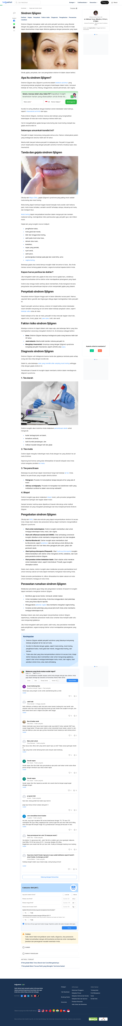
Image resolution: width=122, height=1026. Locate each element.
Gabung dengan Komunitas (50, 877)
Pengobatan (63, 17)
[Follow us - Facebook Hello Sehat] (22, 996)
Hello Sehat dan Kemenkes (79, 1004)
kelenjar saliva (26, 311)
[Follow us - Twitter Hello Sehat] (32, 996)
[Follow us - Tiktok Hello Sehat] (38, 996)
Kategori (63, 987)
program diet (31, 796)
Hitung (69, 928)
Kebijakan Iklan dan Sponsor (79, 998)
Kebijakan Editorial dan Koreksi (80, 996)
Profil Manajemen (95, 993)
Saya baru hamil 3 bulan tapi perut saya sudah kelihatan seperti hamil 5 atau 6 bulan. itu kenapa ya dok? (50, 856)
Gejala (30, 17)
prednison (44, 543)
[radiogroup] (70, 894)
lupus (63, 347)
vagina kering (30, 260)
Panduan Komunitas (77, 1001)
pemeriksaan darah (60, 428)
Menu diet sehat (32, 741)
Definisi (23, 17)
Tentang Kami (94, 990)
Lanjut (24, 693)
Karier (92, 996)
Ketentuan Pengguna (77, 990)
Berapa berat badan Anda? (29, 906)
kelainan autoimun (61, 83)
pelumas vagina (41, 605)
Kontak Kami (94, 998)
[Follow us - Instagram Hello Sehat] (25, 996)
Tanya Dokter (72, 680)
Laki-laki (67, 894)
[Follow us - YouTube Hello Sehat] (35, 996)
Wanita (75, 894)
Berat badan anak (33, 721)
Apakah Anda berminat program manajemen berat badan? (38, 910)
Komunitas (64, 1002)
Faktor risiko (45, 17)
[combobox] (74, 902)
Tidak (31, 913)
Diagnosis (54, 17)
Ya (25, 913)
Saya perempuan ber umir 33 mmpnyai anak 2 (42, 835)
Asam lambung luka (33, 686)
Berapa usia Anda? (27, 898)
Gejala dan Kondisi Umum (35, 8)
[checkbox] (23, 924)
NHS (31, 519)
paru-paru (45, 318)
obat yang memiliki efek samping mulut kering (53, 363)
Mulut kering (25, 214)
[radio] (63, 895)
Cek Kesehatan (65, 992)
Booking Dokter (65, 997)
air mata (41, 463)
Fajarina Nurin (92, 28)
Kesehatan (23, 8)
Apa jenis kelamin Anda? (28, 894)
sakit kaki (30, 701)
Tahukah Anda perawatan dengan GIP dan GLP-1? (36, 915)
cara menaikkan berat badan (36, 815)
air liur (67, 473)
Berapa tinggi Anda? (27, 902)
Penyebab (36, 17)
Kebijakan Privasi (76, 993)
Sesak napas (31, 760)
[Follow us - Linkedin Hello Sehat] (28, 996)
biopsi (49, 497)
